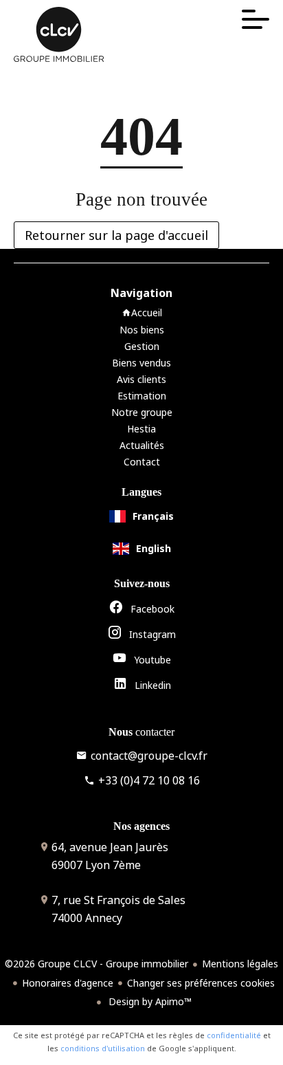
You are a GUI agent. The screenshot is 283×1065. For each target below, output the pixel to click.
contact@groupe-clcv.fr (149, 755)
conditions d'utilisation (102, 1048)
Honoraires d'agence (67, 982)
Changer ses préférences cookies (201, 982)
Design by (149, 1001)
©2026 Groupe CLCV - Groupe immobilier (96, 963)
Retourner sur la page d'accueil (116, 235)
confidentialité (234, 1035)
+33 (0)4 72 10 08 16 (149, 780)
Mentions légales (240, 963)
